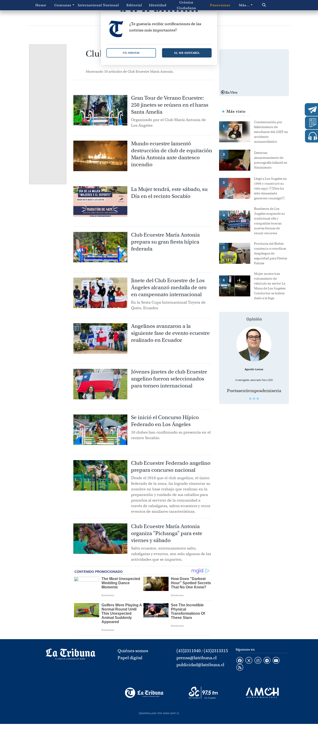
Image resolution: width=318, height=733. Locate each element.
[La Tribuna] (144, 692)
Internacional (88, 5)
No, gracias (131, 52)
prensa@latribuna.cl (196, 657)
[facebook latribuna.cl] (239, 661)
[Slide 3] (258, 398)
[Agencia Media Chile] (262, 692)
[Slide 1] (250, 398)
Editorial (134, 5)
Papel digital (130, 657)
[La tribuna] (70, 655)
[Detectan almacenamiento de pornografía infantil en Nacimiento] (236, 160)
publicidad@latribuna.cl (200, 664)
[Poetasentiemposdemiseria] (254, 343)
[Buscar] (272, 5)
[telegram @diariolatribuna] (267, 661)
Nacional (111, 5)
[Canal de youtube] (276, 661)
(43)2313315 (216, 650)
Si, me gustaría (187, 52)
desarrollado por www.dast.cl (159, 712)
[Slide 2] (254, 398)
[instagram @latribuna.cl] (257, 661)
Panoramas (220, 5)
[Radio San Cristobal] (203, 692)
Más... (244, 5)
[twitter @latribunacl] (248, 661)
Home (40, 5)
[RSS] (239, 668)
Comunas (62, 5)
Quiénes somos (133, 650)
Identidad (157, 5)
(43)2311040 (188, 650)
